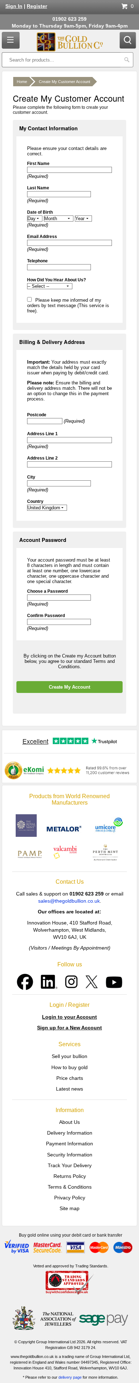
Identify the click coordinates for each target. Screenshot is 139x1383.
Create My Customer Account (64, 81)
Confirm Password (46, 615)
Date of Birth (40, 212)
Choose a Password (47, 591)
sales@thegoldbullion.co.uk (69, 901)
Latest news (69, 1089)
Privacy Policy (69, 1197)
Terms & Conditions (70, 1187)
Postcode (36, 414)
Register (37, 6)
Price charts (69, 1078)
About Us (69, 1122)
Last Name (38, 187)
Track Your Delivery (70, 1165)
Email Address (42, 236)
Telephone (37, 260)
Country (35, 501)
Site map (69, 1208)
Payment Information (69, 1143)
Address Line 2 (42, 458)
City (31, 477)
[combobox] (61, 59)
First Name (38, 163)
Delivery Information (69, 1133)
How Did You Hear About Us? (56, 279)
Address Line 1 (42, 433)
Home (22, 81)
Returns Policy (69, 1176)
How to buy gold (69, 1067)
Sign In (13, 6)
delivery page (70, 1377)
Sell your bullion (69, 1056)
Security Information (69, 1155)
